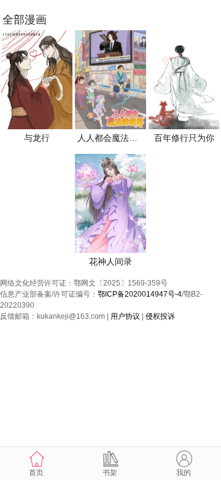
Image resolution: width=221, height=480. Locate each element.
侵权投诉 (160, 316)
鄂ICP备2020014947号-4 (140, 294)
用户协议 (125, 316)
